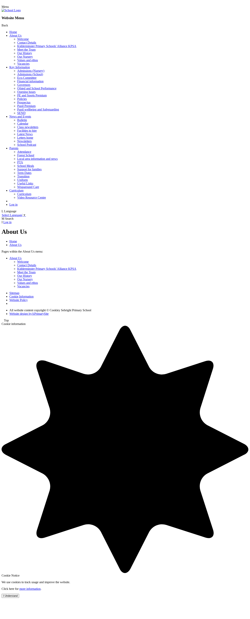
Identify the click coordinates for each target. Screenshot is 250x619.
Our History (24, 53)
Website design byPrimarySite (29, 313)
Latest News (25, 134)
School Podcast (26, 144)
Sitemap (14, 293)
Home (13, 32)
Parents (13, 148)
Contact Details (26, 42)
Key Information (19, 67)
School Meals (25, 165)
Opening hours (26, 92)
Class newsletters (27, 127)
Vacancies (23, 63)
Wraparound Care (28, 187)
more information (30, 588)
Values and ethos (27, 60)
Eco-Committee (27, 77)
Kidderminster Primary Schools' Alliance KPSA (46, 46)
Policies (22, 99)
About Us (15, 35)
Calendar (22, 123)
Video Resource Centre (31, 197)
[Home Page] (11, 10)
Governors (23, 84)
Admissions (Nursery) (30, 70)
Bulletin (22, 120)
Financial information (30, 81)
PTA (20, 162)
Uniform (22, 180)
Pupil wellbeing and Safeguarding (38, 109)
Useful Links (25, 183)
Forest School (25, 155)
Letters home (25, 137)
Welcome (23, 39)
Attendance (24, 151)
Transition (23, 176)
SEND (21, 113)
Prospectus (23, 102)
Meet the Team (26, 49)
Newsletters (24, 141)
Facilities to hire (27, 130)
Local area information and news (37, 158)
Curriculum (16, 190)
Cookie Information (21, 296)
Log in (13, 204)
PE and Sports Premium (32, 95)
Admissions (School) (30, 74)
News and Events (20, 116)
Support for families (29, 169)
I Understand (10, 595)
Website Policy (18, 300)
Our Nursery (25, 56)
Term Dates (24, 173)
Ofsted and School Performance (36, 88)
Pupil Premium (26, 106)
